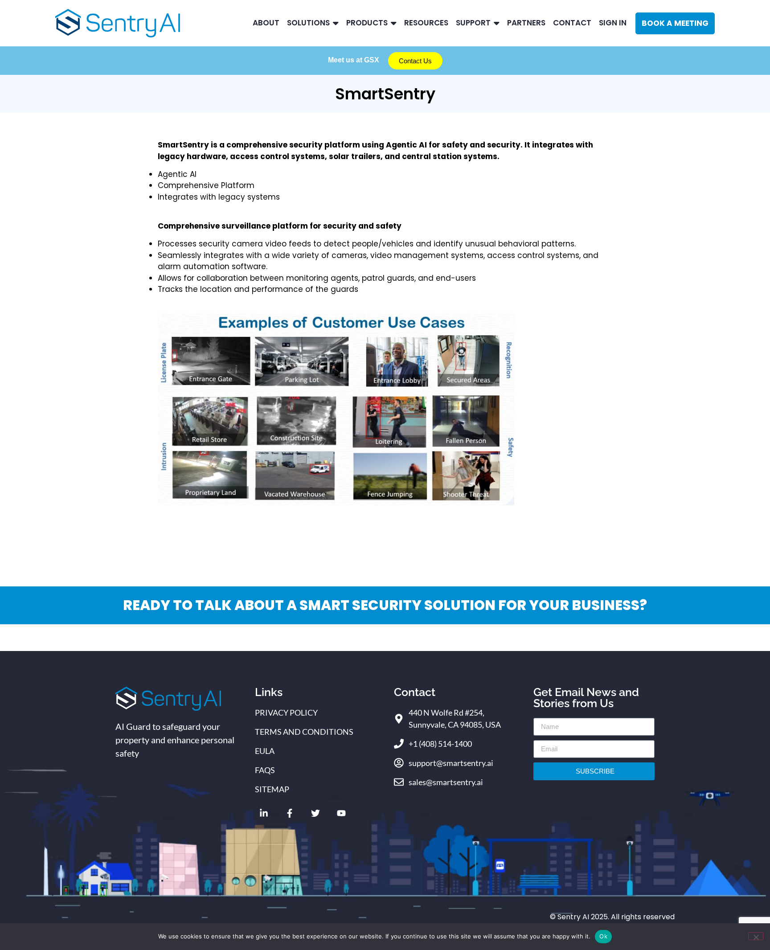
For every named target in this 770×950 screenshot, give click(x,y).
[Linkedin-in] (264, 813)
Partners (526, 22)
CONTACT (572, 22)
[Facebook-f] (290, 813)
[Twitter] (315, 813)
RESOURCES (426, 22)
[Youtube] (341, 813)
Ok (603, 936)
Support (473, 22)
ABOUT (266, 22)
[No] (755, 936)
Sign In (613, 22)
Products (367, 22)
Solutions (308, 22)
